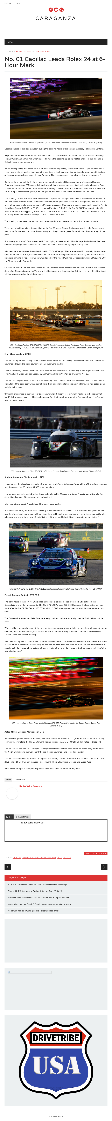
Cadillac (17, 858)
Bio (10, 817)
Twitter (56, 10)
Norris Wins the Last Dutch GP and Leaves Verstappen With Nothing (39, 904)
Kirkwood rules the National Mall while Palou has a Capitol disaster (38, 898)
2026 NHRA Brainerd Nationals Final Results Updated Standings (37, 884)
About (8, 780)
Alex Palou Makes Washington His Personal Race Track (33, 911)
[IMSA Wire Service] (12, 802)
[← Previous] (8, 867)
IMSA (59, 858)
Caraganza (56, 18)
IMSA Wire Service (43, 51)
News (103, 853)
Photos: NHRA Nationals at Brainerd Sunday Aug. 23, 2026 (35, 891)
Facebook (51, 10)
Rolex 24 (67, 858)
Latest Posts (19, 780)
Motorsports (93, 853)
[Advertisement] (53, 28)
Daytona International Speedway (39, 858)
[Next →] (104, 867)
